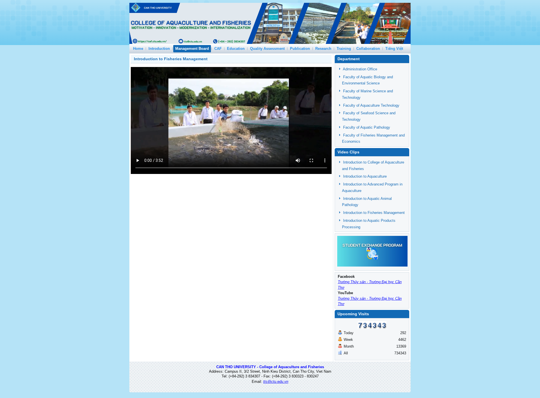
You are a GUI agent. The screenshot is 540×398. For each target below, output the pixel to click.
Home (138, 48)
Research (323, 48)
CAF (218, 48)
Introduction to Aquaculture (365, 176)
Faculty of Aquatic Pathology (366, 127)
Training (344, 48)
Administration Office (360, 69)
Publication (300, 48)
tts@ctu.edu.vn (275, 381)
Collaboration (368, 48)
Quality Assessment (267, 48)
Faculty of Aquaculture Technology (371, 105)
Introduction (159, 48)
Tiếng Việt (394, 48)
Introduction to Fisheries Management (171, 59)
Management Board (192, 48)
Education (236, 48)
